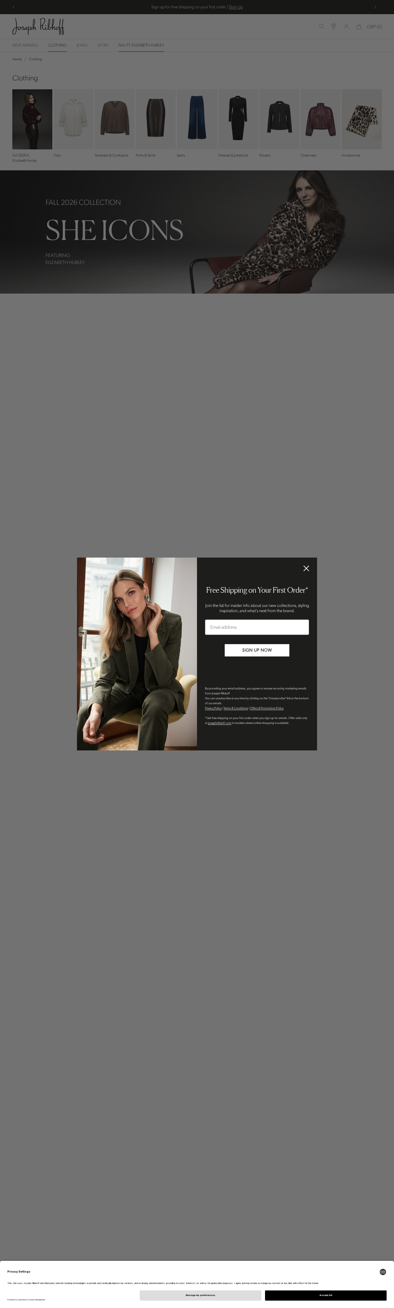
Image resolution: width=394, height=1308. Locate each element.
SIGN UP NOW (257, 650)
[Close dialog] (306, 568)
